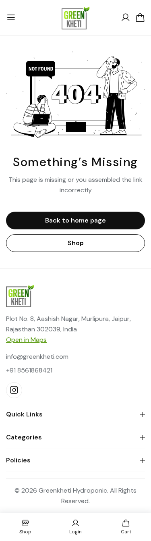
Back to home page (75, 220)
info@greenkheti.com (37, 356)
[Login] (125, 18)
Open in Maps (26, 339)
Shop (76, 243)
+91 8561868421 (29, 370)
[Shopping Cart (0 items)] (140, 18)
